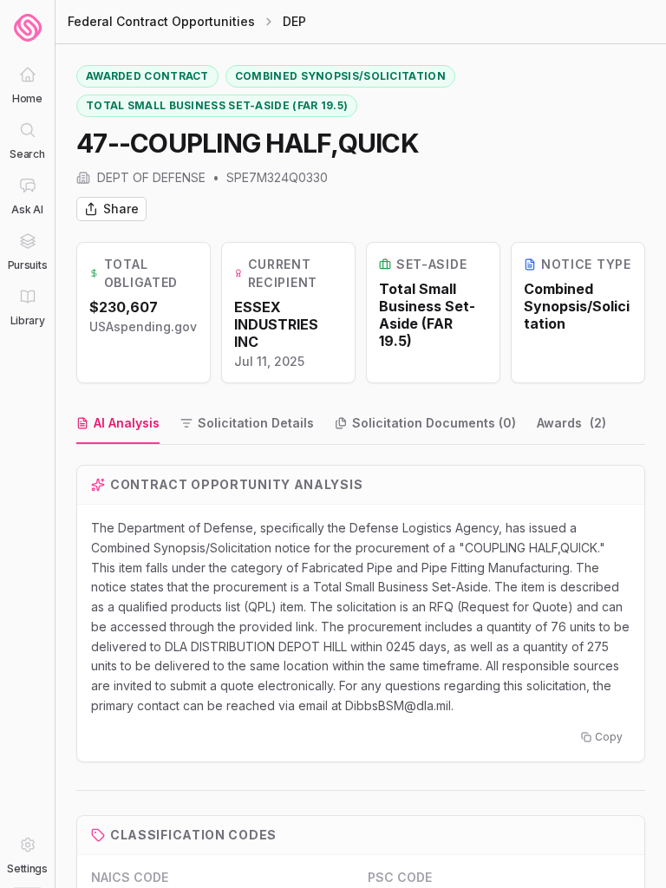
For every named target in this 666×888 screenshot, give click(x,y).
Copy (609, 736)
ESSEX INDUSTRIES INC (276, 324)
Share (121, 208)
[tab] (118, 424)
